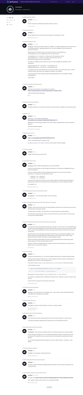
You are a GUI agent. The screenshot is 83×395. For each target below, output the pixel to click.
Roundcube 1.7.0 (26, 113)
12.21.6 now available (27, 149)
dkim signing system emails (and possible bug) (32, 313)
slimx (30, 207)
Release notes (32, 1)
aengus (31, 292)
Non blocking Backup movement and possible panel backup (35, 190)
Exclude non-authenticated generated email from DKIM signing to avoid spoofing (39, 202)
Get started (37, 1)
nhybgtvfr (31, 332)
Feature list (22, 1)
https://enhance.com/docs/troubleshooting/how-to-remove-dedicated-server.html (54, 377)
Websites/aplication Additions (29, 17)
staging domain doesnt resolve (29, 41)
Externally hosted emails (28, 30)
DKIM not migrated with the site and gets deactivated (34, 359)
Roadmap (27, 1)
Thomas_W (31, 195)
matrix (30, 353)
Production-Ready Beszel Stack (29, 300)
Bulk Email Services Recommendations (31, 102)
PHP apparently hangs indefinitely (30, 348)
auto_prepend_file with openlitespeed (30, 287)
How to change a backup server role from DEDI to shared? (34, 372)
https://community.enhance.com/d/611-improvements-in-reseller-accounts (45, 90)
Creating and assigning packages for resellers (32, 84)
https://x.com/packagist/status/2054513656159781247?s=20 (41, 138)
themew (31, 46)
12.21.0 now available (27, 251)
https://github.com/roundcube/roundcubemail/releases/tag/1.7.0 (42, 120)
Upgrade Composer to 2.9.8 (28, 133)
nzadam (31, 305)
